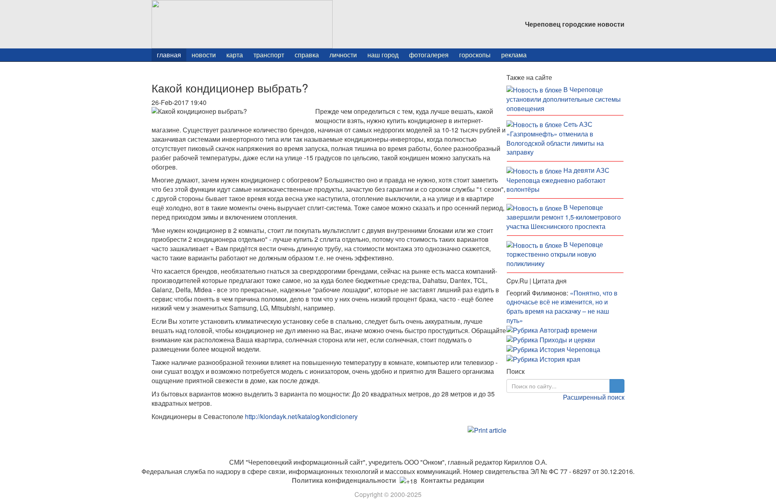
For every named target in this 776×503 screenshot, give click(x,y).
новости (204, 54)
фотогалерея (429, 54)
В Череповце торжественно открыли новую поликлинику (554, 254)
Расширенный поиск (593, 397)
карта (234, 54)
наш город (383, 54)
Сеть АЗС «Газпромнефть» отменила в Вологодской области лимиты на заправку (555, 138)
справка (307, 54)
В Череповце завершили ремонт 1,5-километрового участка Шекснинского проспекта (563, 217)
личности (343, 54)
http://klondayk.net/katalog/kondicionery (302, 416)
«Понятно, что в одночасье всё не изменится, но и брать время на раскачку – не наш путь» (562, 306)
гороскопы (475, 54)
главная (169, 54)
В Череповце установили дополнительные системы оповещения (563, 99)
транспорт (268, 54)
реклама (514, 54)
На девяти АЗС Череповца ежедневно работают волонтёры (557, 180)
